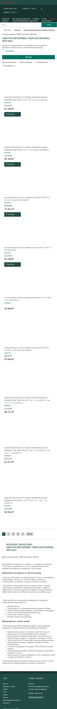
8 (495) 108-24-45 (10, 9)
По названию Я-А (9, 66)
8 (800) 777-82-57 (10, 12)
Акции (52, 19)
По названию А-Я (42, 62)
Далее (29, 534)
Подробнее (9, 51)
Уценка (5, 21)
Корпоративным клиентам (25, 21)
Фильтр (28, 57)
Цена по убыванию (26, 62)
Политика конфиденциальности (38, 686)
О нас (44, 19)
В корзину (10, 114)
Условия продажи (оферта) (37, 689)
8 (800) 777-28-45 (29, 9)
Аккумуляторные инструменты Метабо (38, 30)
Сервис (36, 19)
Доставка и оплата (21, 19)
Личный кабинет (35, 697)
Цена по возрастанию (9, 62)
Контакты (46, 21)
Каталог (6, 19)
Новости (31, 684)
